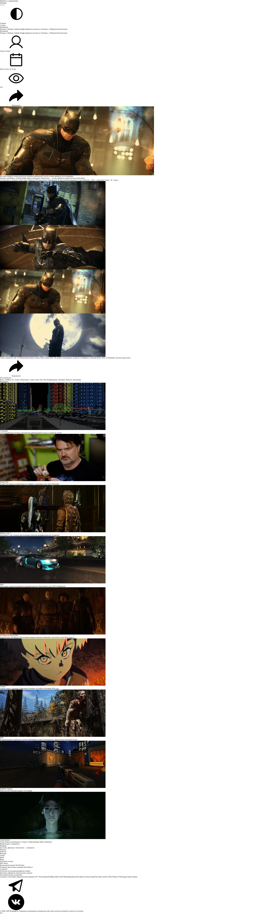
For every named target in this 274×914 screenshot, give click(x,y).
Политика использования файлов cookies (15, 871)
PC (13, 380)
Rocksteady (4, 27)
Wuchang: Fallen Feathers (128, 877)
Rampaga (3, 3)
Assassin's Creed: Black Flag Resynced (13, 877)
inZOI (49, 877)
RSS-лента (4, 863)
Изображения (52, 380)
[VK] (137, 902)
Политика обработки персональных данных (16, 873)
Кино (2, 857)
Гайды (2, 855)
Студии (2, 25)
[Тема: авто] (16, 14)
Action (17, 380)
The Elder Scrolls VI (102, 877)
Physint (66, 877)
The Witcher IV (114, 877)
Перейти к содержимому (9, 1)
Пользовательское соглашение (11, 875)
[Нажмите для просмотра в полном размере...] (137, 203)
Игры (2, 380)
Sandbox (8, 380)
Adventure (61, 380)
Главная (3, 23)
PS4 (44, 380)
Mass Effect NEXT (57, 877)
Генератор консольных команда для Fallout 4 (16, 867)
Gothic (44, 877)
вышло (29, 178)
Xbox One (39, 380)
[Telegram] (137, 886)
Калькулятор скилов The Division (12, 865)
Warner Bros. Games (27, 380)
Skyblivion (73, 877)
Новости (69, 380)
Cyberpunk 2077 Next (34, 877)
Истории (3, 853)
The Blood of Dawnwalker (86, 877)
